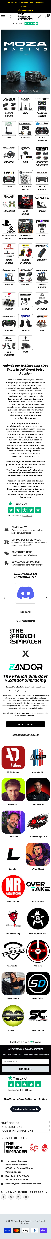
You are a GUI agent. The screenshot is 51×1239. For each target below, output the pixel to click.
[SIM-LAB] (9, 275)
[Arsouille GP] (38, 757)
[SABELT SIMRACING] (25, 250)
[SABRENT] (42, 250)
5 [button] (25, 91)
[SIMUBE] (25, 299)
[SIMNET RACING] (42, 275)
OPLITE (42, 211)
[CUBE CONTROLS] (42, 128)
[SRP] (42, 321)
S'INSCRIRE (25, 1069)
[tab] (14, 89)
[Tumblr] (18, 1197)
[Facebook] (3, 1197)
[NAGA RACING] (25, 201)
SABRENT (42, 260)
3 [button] (20, 91)
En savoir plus (25, 10)
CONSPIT (25, 138)
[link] (25, 542)
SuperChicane (37, 1030)
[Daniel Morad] (38, 789)
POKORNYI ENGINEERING (26, 237)
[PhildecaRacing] (13, 918)
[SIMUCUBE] (42, 299)
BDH (9, 138)
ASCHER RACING (9, 114)
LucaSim (13, 869)
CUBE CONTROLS (42, 139)
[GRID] (25, 152)
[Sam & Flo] (38, 951)
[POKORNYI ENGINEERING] (25, 226)
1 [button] (14, 91)
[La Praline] (13, 822)
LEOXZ (9, 187)
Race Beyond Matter (37, 934)
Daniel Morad (38, 804)
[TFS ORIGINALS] (9, 342)
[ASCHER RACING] (9, 103)
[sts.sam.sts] (13, 1015)
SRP (42, 330)
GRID (25, 162)
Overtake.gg (38, 901)
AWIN (25, 113)
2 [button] (17, 91)
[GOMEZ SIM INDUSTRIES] (42, 152)
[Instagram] (11, 1197)
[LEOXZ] (9, 177)
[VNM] (25, 342)
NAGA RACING (25, 212)
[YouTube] (26, 1197)
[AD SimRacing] (13, 757)
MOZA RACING (42, 188)
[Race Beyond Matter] (38, 918)
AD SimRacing (13, 772)
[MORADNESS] (9, 201)
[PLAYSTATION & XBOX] (9, 226)
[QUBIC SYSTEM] (9, 250)
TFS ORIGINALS (9, 353)
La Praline (13, 837)
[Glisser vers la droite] (46, 598)
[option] (25, 6)
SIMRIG (9, 309)
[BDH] (9, 128)
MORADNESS (9, 211)
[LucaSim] (13, 854)
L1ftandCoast (38, 869)
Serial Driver (38, 998)
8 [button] (34, 91)
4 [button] (23, 91)
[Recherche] (11, 16)
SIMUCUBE (42, 309)
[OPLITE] (42, 201)
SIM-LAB (9, 284)
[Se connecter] (39, 16)
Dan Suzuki (13, 804)
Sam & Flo (37, 966)
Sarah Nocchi (13, 998)
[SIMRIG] (9, 299)
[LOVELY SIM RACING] (25, 177)
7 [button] (31, 91)
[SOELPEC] (9, 321)
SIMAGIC (25, 284)
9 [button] (37, 91)
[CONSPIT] (25, 128)
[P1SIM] (42, 226)
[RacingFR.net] (13, 951)
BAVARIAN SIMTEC (42, 114)
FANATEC (9, 162)
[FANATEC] (9, 152)
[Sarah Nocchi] (13, 983)
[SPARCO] (25, 321)
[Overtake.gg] (38, 886)
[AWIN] (25, 103)
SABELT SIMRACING (25, 261)
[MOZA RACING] (42, 177)
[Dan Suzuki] (13, 789)
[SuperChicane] (38, 1015)
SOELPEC (8, 330)
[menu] (3, 16)
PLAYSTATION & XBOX (9, 237)
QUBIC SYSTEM (9, 261)
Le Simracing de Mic (38, 837)
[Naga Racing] (13, 886)
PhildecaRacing (13, 934)
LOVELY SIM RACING (25, 188)
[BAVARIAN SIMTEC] (42, 103)
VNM (25, 352)
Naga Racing (13, 901)
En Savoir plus (25, 724)
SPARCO (25, 330)
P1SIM (42, 235)
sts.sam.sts (13, 1030)
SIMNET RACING (42, 286)
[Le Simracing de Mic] (38, 822)
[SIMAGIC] (25, 275)
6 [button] (28, 91)
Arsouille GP (37, 772)
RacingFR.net (13, 966)
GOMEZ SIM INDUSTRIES (42, 163)
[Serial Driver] (38, 983)
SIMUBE (25, 309)
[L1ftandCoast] (38, 854)
